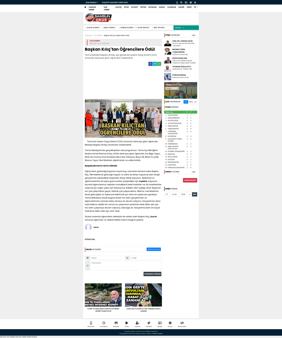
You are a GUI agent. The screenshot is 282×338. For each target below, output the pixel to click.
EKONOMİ (152, 7)
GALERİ (181, 7)
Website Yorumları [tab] (153, 249)
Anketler (149, 326)
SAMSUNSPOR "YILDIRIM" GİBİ (182, 69)
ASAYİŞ (118, 7)
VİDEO (189, 7)
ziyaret (153, 216)
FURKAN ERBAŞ (179, 75)
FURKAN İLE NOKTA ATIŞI (180, 77)
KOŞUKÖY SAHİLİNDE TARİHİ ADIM (115, 2)
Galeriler (116, 326)
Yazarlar (137, 326)
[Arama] (181, 2)
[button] (196, 7)
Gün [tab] (185, 102)
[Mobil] (177, 2)
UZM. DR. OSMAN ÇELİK (182, 41)
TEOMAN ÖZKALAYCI (181, 66)
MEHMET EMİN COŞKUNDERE (178, 50)
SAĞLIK (162, 7)
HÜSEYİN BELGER (179, 58)
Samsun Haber (21, 337)
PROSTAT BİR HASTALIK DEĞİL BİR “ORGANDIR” (183, 44)
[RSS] (195, 2)
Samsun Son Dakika (7, 337)
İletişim (159, 326)
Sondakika (104, 326)
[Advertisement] (123, 83)
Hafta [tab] (191, 102)
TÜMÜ (193, 35)
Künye (170, 326)
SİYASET (134, 7)
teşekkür (143, 181)
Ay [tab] (195, 102)
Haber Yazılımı (157, 333)
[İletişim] (186, 2)
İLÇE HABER (106, 8)
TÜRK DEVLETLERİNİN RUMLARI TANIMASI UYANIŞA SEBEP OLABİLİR (184, 62)
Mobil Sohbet (32, 337)
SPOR (126, 7)
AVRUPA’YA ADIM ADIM (180, 54)
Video (127, 326)
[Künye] (191, 2)
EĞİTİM (143, 7)
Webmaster (182, 326)
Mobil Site (91, 326)
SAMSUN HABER (92, 8)
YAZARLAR (171, 7)
